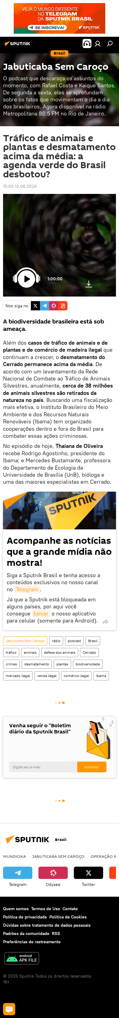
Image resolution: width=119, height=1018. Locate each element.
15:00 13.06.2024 (20, 186)
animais (30, 652)
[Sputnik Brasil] (18, 46)
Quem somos (16, 908)
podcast (74, 640)
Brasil (92, 640)
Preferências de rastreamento (32, 941)
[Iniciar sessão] (98, 43)
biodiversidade (88, 664)
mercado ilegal (18, 675)
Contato (70, 908)
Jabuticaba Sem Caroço (25, 640)
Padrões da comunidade (26, 933)
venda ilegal (46, 675)
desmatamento (36, 664)
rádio (56, 640)
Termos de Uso (45, 908)
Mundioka (14, 856)
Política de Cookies (68, 917)
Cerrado (89, 652)
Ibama (101, 675)
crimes (11, 664)
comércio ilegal (76, 675)
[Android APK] (21, 959)
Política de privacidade (25, 917)
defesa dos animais (59, 652)
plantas (62, 664)
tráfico (11, 652)
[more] (105, 621)
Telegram (27, 589)
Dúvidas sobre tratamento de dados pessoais (47, 925)
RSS (56, 933)
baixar (41, 613)
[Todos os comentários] (9, 1009)
